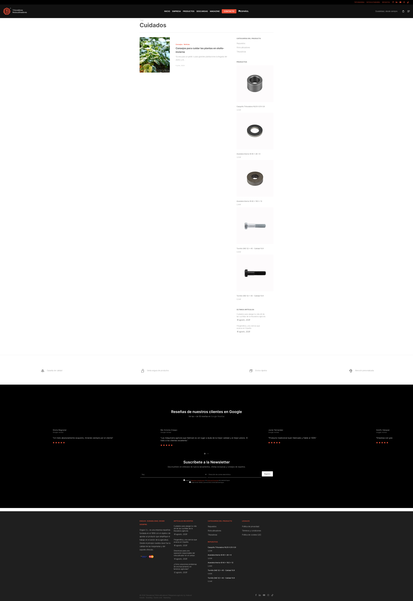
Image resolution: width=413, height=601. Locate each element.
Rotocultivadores (243, 47)
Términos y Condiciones (197, 480)
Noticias (187, 44)
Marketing (166, 598)
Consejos (179, 44)
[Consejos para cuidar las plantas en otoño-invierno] (155, 55)
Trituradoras (241, 52)
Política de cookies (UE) (251, 535)
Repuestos (241, 43)
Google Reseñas (217, 416)
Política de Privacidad (212, 480)
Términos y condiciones (251, 531)
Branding (149, 598)
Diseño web (158, 598)
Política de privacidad (250, 526)
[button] (408, 11)
